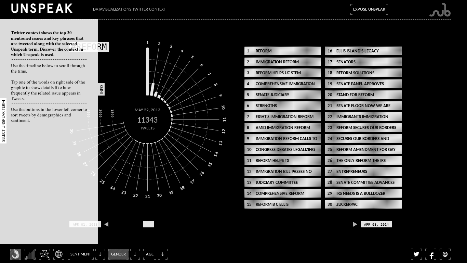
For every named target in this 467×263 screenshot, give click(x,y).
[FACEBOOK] (430, 254)
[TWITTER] (416, 254)
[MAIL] (445, 254)
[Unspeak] (41, 8)
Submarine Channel (440, 10)
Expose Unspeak (369, 9)
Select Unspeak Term (3, 121)
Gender (118, 254)
